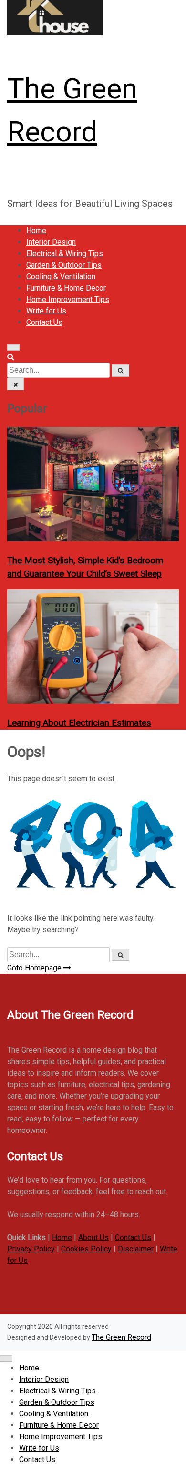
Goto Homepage (35, 967)
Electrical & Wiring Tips (64, 253)
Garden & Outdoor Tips (64, 265)
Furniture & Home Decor (66, 287)
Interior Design (51, 242)
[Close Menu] (6, 1358)
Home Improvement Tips (67, 299)
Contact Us (44, 322)
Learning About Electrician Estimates (79, 723)
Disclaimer (136, 1248)
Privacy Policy (31, 1248)
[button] (10, 356)
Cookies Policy (86, 1248)
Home (36, 230)
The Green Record (121, 1337)
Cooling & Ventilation (60, 276)
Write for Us (46, 310)
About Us (93, 1237)
